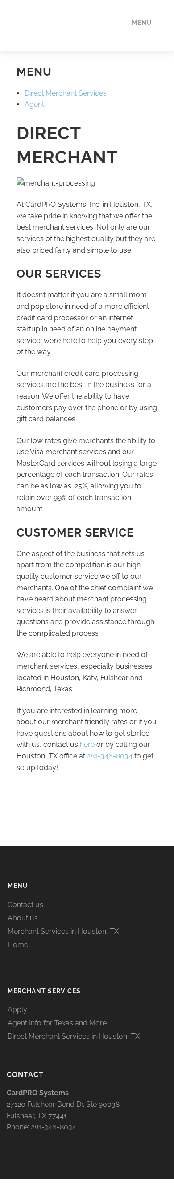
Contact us (25, 904)
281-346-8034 (110, 756)
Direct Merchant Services (66, 93)
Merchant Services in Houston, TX (63, 931)
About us (23, 918)
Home (18, 944)
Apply (17, 1009)
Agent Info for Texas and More (57, 1023)
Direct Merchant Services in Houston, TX (74, 1036)
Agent (34, 104)
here (87, 744)
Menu (141, 22)
